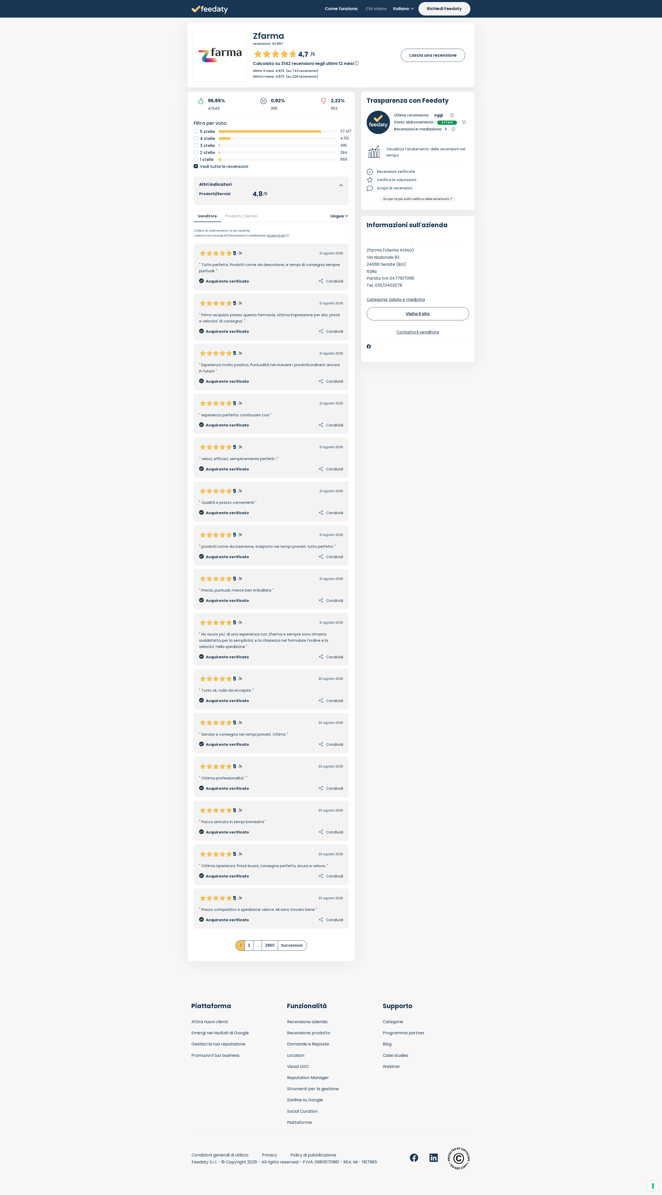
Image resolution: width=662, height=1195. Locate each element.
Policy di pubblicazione (313, 1155)
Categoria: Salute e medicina (396, 300)
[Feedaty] (210, 10)
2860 (270, 945)
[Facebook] (369, 346)
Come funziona (341, 9)
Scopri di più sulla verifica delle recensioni (416, 199)
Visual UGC (298, 1066)
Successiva (292, 945)
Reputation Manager (308, 1078)
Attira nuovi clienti (209, 1022)
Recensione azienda (307, 1022)
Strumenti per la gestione (313, 1089)
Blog (387, 1044)
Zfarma (268, 36)
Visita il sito (418, 314)
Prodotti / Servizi (241, 216)
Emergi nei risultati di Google (220, 1033)
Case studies (395, 1055)
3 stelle (207, 146)
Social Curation (302, 1111)
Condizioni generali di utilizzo (220, 1155)
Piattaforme (299, 1122)
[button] (418, 152)
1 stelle (207, 160)
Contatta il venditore (418, 332)
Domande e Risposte (308, 1044)
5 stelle (207, 132)
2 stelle (207, 153)
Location (295, 1055)
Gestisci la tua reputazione (218, 1044)
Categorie (393, 1022)
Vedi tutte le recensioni (224, 166)
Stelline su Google (305, 1100)
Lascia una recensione (433, 55)
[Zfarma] (219, 55)
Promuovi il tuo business (215, 1055)
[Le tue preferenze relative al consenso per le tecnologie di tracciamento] (653, 1186)
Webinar (391, 1066)
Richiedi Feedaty (444, 9)
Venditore (207, 216)
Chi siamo (376, 9)
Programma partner (404, 1033)
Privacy (269, 1155)
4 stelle (207, 139)
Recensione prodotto (308, 1033)
